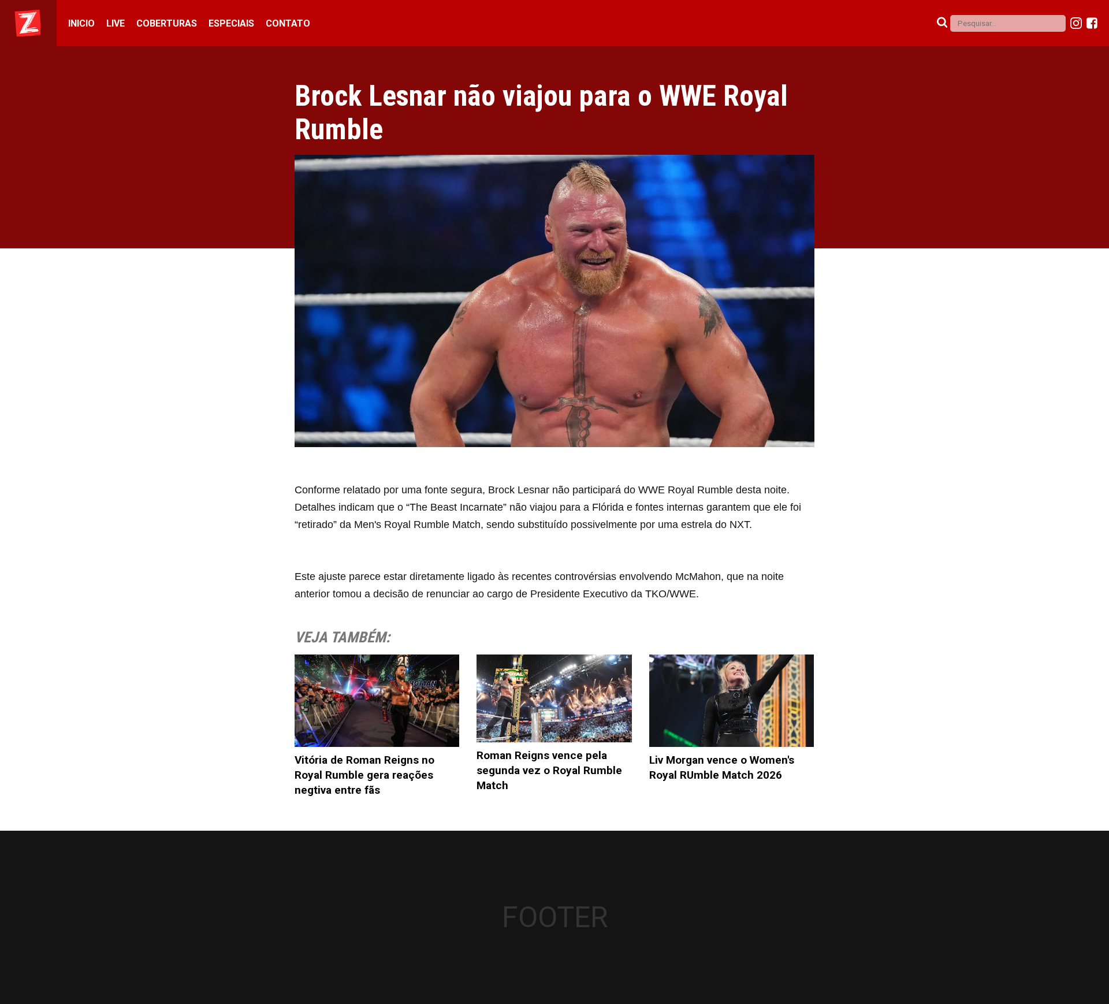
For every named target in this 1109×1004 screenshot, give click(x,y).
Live (115, 23)
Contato (288, 23)
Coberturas (166, 23)
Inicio (81, 23)
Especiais (231, 23)
